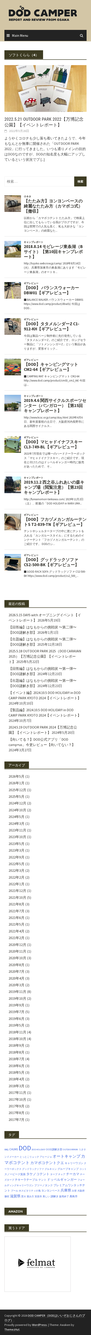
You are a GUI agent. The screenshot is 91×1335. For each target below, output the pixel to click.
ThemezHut (11, 1329)
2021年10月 (17, 897)
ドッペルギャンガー (62, 1179)
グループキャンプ (68, 1168)
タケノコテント (37, 1174)
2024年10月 (17, 810)
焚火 (23, 1196)
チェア (61, 1174)
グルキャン (51, 1169)
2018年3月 (17, 1086)
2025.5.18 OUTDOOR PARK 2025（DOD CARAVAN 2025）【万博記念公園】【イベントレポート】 (45, 656)
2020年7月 (17, 971)
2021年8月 (17, 904)
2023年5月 (17, 843)
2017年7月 (17, 1119)
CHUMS (13, 1149)
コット (83, 1169)
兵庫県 (66, 1190)
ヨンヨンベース (50, 1190)
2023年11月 (17, 830)
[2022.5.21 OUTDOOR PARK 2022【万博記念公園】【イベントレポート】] (45, 88)
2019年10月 (17, 998)
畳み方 (30, 1196)
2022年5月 (17, 864)
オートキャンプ (66, 1156)
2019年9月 (17, 1005)
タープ (53, 1174)
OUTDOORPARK (70, 1149)
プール (14, 1190)
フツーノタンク (43, 1185)
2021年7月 (17, 911)
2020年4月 (17, 978)
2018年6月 (17, 1066)
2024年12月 (17, 803)
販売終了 (64, 1196)
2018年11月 (17, 1032)
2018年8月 (17, 1052)
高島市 (74, 1196)
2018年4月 (17, 1079)
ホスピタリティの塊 (30, 1190)
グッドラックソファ (33, 1169)
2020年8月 (17, 965)
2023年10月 (17, 837)
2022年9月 (17, 857)
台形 (74, 1190)
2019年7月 (17, 1011)
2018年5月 (17, 1072)
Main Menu (20, 35)
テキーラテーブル (26, 1180)
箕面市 (38, 1196)
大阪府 (81, 1190)
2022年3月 (17, 870)
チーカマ (72, 1174)
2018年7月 (17, 1059)
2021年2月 (17, 938)
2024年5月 (17, 816)
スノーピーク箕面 (15, 1174)
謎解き (55, 1196)
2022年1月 (17, 884)
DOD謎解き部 (54, 1149)
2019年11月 (17, 991)
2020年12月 (17, 944)
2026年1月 (17, 783)
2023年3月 (17, 850)
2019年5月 (17, 1025)
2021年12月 (17, 890)
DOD (25, 1148)
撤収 (6, 1196)
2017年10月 (17, 1099)
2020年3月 (17, 985)
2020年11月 (17, 951)
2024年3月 (17, 823)
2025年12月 (17, 790)
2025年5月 (17, 796)
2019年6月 (17, 1018)
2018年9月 (17, 1045)
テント (42, 1179)
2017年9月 (17, 1106)
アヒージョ (46, 1156)
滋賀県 (15, 1196)
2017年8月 (17, 1112)
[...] (42, 159)
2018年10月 (17, 1039)
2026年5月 (17, 776)
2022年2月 (17, 877)
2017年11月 (17, 1092)
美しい (46, 1196)
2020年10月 (17, 958)
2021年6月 (17, 917)
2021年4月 (17, 931)
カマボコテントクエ (47, 1162)
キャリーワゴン (74, 1163)
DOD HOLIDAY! (39, 1149)
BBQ (6, 1149)
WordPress (39, 1325)
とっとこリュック (29, 1156)
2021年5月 (17, 924)
